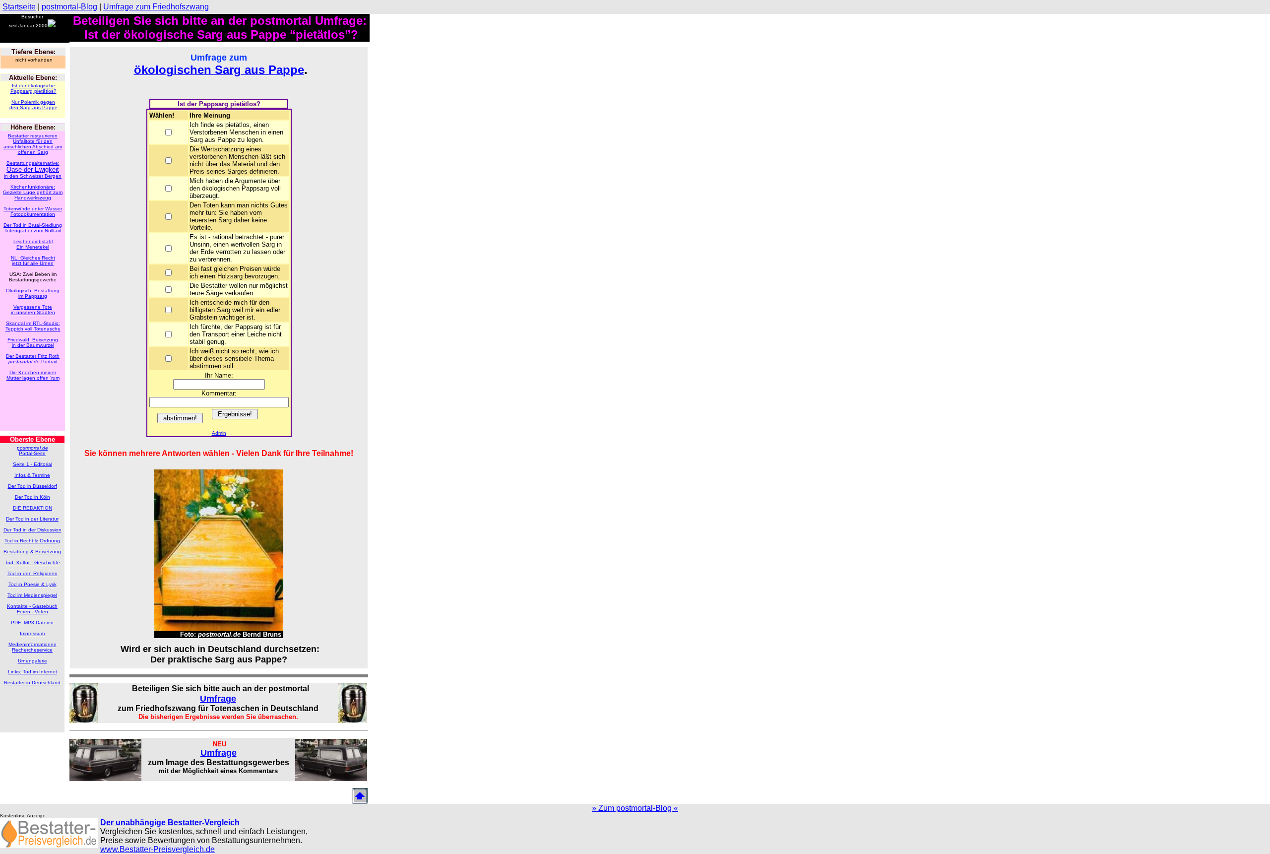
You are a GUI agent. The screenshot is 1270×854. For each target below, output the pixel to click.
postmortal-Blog (69, 6)
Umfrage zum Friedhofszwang (156, 6)
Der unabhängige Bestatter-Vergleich (170, 822)
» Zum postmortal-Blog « (635, 808)
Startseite (19, 6)
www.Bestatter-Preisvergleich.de (157, 849)
